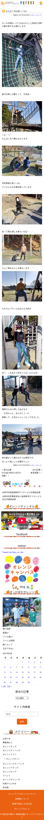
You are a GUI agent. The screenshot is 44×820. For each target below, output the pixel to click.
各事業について (22, 798)
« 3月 (3, 686)
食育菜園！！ (36, 471)
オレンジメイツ (9, 754)
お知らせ (7, 738)
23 (29, 677)
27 (11, 682)
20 (11, 677)
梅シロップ (7, 644)
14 (17, 672)
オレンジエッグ (9, 771)
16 (29, 672)
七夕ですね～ (8, 648)
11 (40, 667)
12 (5, 672)
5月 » (9, 686)
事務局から (7, 742)
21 (17, 677)
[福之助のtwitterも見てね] (27, 2)
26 (5, 682)
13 (11, 672)
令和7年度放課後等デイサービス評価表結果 (21, 492)
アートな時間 (8, 640)
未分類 (6, 787)
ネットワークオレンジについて (22, 793)
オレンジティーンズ (11, 750)
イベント (7, 775)
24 (34, 677)
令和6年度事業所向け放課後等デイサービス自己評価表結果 (21, 498)
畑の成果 (7, 628)
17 (34, 672)
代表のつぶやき (9, 783)
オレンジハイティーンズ (13, 763)
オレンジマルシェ (22, 808)
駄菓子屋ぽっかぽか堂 (22, 803)
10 (34, 667)
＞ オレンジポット (12, 758)
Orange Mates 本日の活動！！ (11, 472)
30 (29, 682)
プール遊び (7, 636)
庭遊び (6, 632)
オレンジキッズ (36, 15)
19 (5, 677)
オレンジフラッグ (10, 767)
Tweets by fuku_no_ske (12, 552)
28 (17, 682)
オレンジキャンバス (11, 779)
